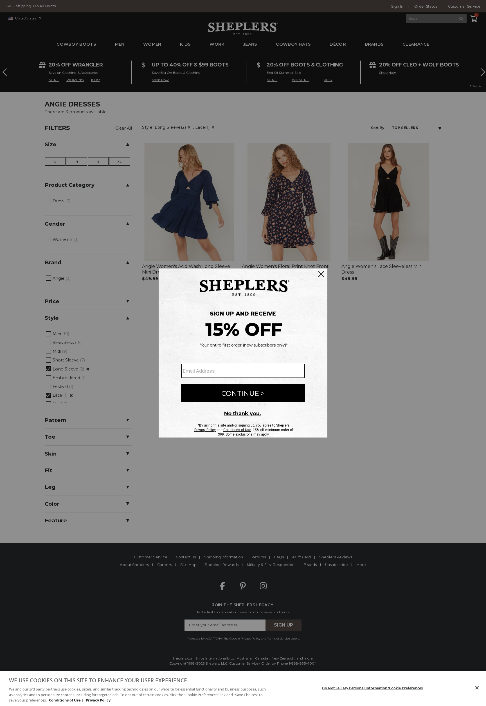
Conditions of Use (65, 700)
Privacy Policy (98, 700)
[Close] (477, 688)
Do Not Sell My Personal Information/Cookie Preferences (372, 688)
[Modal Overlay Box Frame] (243, 353)
